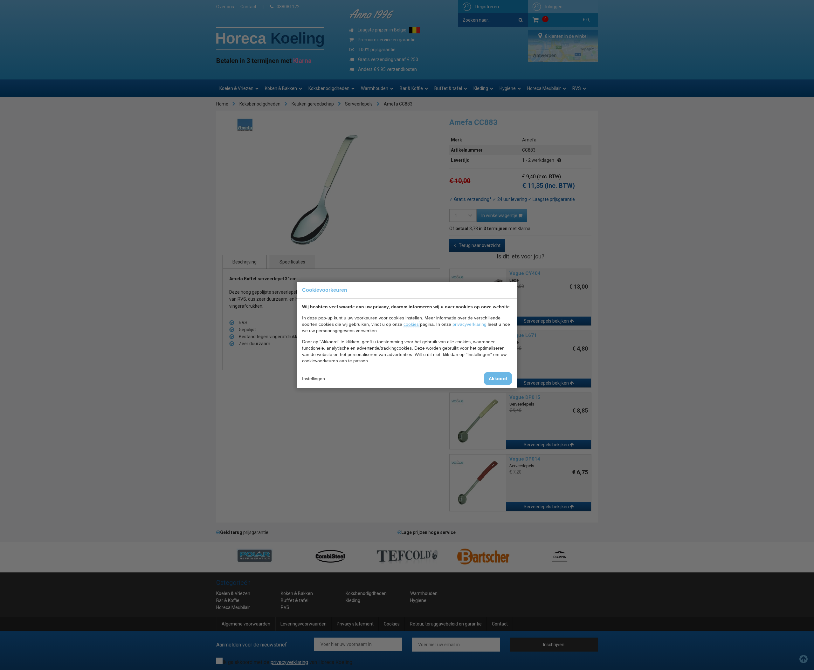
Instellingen (313, 378)
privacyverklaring (469, 324)
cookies (411, 324)
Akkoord (498, 378)
